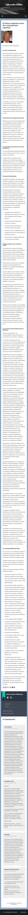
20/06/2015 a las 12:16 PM (10, 728)
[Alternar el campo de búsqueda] (26, 16)
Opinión (7, 706)
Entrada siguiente (9, 713)
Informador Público (14, 4)
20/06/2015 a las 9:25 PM (10, 871)
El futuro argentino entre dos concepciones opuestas (13, 25)
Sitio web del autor (11, 697)
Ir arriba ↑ (24, 912)
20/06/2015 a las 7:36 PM (10, 836)
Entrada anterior (9, 711)
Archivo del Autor (7, 697)
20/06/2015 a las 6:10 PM (10, 782)
